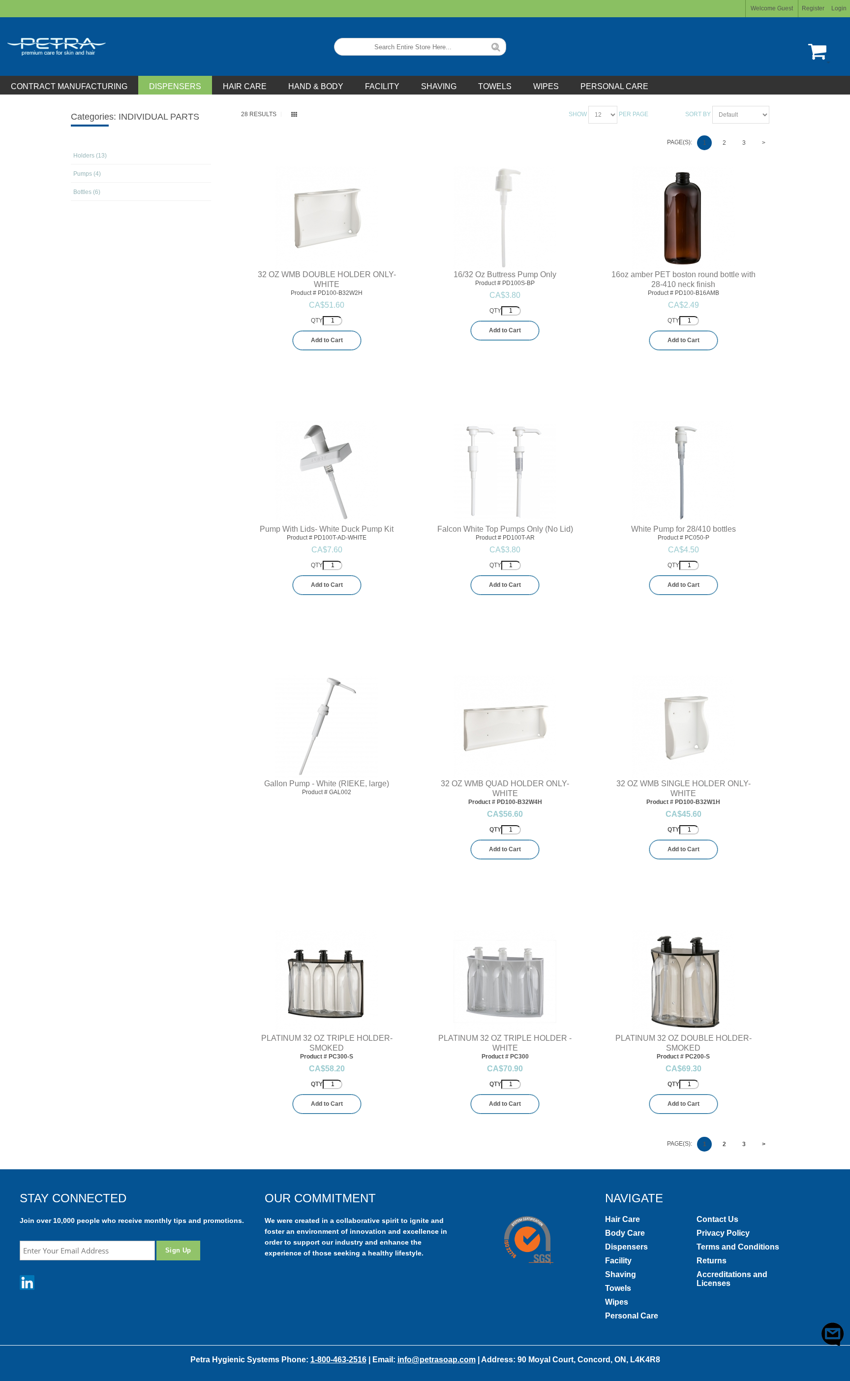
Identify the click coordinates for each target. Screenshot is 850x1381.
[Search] (496, 46)
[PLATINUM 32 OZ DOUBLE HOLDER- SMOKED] (683, 981)
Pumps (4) (87, 173)
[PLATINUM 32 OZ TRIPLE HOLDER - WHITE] (504, 981)
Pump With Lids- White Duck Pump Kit (327, 529)
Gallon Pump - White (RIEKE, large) (326, 783)
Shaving (620, 1274)
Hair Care (622, 1219)
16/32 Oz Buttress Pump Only (505, 274)
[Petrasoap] (53, 46)
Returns (712, 1260)
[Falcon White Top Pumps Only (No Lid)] (504, 472)
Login (839, 8)
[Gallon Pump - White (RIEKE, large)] (326, 726)
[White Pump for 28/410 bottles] (683, 472)
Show (578, 114)
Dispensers (626, 1247)
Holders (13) (90, 155)
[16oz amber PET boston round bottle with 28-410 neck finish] (683, 217)
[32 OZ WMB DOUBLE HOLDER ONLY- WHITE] (326, 217)
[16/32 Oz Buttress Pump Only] (504, 217)
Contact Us (717, 1219)
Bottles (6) (86, 192)
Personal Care (631, 1316)
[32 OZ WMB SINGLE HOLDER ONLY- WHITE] (683, 726)
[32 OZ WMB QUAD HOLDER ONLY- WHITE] (504, 726)
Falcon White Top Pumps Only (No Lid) (505, 529)
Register (813, 8)
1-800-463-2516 (338, 1359)
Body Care (625, 1233)
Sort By (698, 114)
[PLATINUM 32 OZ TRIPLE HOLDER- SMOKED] (326, 981)
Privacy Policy (723, 1233)
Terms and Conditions (738, 1247)
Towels (618, 1288)
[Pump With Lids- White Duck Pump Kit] (326, 472)
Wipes (616, 1302)
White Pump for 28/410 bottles (683, 529)
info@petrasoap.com (436, 1359)
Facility (618, 1260)
